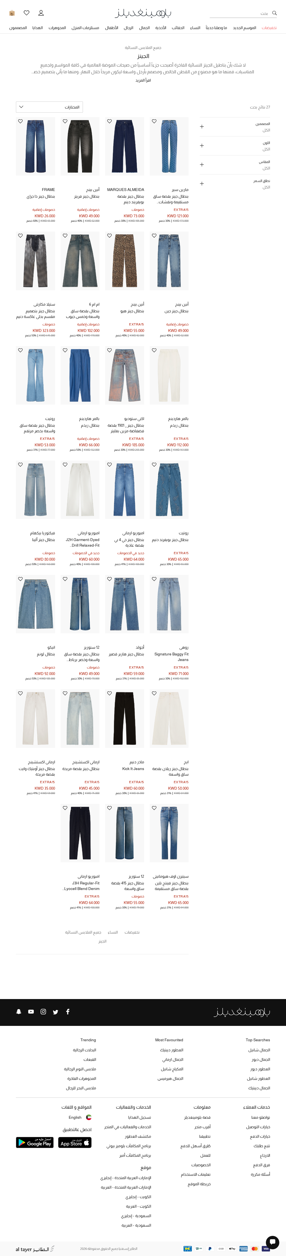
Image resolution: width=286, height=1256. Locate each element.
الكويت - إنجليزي (138, 1196)
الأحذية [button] (160, 27)
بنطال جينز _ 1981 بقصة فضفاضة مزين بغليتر (126, 428)
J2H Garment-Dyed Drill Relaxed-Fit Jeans (82, 542)
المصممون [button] (18, 27)
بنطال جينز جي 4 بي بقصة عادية (129, 542)
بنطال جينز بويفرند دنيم (170, 539)
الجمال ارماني (172, 1059)
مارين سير (180, 189)
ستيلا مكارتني (44, 304)
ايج (186, 762)
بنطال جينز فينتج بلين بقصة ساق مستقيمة (172, 886)
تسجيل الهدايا (139, 1117)
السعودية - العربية (136, 1225)
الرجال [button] (128, 27)
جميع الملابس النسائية (143, 47)
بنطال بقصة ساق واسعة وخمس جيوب (82, 314)
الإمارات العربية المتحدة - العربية (126, 1187)
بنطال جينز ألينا (43, 539)
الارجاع (265, 1155)
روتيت (50, 418)
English (75, 1117)
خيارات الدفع (260, 1136)
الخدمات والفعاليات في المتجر (127, 1127)
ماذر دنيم (137, 762)
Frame (48, 189)
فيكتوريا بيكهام (42, 533)
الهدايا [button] (37, 27)
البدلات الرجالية (84, 1050)
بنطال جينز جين (177, 311)
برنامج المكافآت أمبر (135, 1155)
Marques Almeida (125, 189)
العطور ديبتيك (171, 1050)
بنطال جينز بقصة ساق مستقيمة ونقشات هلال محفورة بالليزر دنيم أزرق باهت (171, 199)
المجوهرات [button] (57, 27)
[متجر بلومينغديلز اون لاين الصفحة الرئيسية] (143, 13)
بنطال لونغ (46, 654)
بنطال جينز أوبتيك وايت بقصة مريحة (37, 771)
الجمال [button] (144, 27)
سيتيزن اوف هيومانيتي (171, 876)
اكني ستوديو (134, 418)
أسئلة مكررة (260, 1174)
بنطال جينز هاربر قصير (126, 654)
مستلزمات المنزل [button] (85, 27)
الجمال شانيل (259, 1050)
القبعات (90, 1059)
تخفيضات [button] (269, 27)
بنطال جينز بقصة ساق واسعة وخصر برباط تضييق (81, 657)
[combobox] (49, 107)
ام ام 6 (94, 304)
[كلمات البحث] (274, 13)
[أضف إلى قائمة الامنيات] (154, 121)
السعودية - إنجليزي (136, 1215)
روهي (184, 647)
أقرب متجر (202, 1127)
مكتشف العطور (138, 1136)
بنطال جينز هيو (132, 311)
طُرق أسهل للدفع (195, 1146)
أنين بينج (92, 189)
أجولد (140, 647)
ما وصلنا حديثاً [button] (216, 27)
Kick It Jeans (133, 768)
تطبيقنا (205, 1136)
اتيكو (51, 647)
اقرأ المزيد (143, 80)
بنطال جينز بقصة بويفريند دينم (130, 199)
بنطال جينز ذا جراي (41, 196)
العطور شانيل (258, 1078)
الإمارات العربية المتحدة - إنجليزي (125, 1177)
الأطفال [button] (111, 27)
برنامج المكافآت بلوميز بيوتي (128, 1146)
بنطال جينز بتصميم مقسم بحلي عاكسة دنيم (35, 314)
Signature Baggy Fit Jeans (171, 657)
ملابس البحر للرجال (81, 1088)
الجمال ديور (261, 1059)
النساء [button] (195, 27)
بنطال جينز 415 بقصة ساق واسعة (127, 886)
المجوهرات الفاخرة (81, 1078)
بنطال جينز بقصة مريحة (80, 768)
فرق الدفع (261, 1165)
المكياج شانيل (172, 1069)
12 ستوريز (91, 647)
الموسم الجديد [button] (244, 27)
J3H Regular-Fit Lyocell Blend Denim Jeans (81, 886)
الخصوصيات (201, 1165)
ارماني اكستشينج (85, 762)
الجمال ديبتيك (259, 1088)
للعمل (205, 1155)
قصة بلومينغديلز (197, 1117)
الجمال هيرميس (170, 1078)
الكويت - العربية (138, 1206)
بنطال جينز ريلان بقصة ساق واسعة (170, 771)
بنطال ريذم (179, 425)
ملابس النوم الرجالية (80, 1069)
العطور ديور (260, 1069)
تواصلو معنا (260, 1117)
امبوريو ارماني (133, 533)
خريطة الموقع (199, 1184)
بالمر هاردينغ (178, 418)
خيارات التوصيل (258, 1127)
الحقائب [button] (178, 27)
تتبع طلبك (262, 1146)
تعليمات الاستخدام (196, 1174)
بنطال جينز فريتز (86, 196)
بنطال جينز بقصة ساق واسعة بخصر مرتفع (37, 428)
